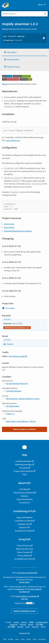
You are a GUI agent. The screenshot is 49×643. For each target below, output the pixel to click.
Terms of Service (23, 545)
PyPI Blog (23, 489)
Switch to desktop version (24, 611)
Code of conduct (23, 552)
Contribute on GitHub (23, 520)
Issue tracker (9, 227)
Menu (40, 4)
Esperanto (35, 627)
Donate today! (24, 582)
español (16, 622)
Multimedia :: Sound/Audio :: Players (21, 421)
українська (14, 624)
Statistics (24, 496)
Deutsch (30, 624)
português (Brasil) (42, 622)
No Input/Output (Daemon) (17, 383)
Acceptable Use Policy (23, 558)
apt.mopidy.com (13, 140)
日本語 (31, 622)
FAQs (24, 474)
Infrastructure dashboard (23, 492)
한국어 (43, 627)
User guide (23, 467)
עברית (27, 627)
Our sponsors (24, 502)
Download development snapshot (18, 231)
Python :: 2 (10, 413)
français (24, 622)
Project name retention (23, 471)
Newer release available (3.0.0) (17, 328)
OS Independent (12, 406)
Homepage (10, 308)
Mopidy (5, 84)
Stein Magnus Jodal (16, 356)
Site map (24, 599)
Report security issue (24, 548)
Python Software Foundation (26, 596)
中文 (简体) (39, 624)
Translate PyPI (23, 524)
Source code (9, 223)
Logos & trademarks (24, 499)
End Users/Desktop (13, 391)
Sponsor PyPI (24, 527)
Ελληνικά (23, 624)
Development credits (23, 530)
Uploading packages (23, 464)
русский (20, 627)
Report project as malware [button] (24, 429)
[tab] (24, 52)
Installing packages (23, 461)
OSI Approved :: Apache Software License (22, 398)
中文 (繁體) (11, 627)
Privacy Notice (24, 555)
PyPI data (7, 319)
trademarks (20, 589)
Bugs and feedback (24, 517)
